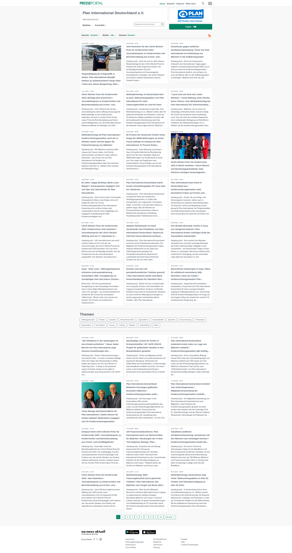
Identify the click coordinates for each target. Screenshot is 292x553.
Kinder (102, 320)
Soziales (112, 320)
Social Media (130, 547)
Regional (180, 4)
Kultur (156, 325)
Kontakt (184, 539)
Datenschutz (130, 545)
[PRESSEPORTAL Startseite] (91, 3)
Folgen (188, 27)
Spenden (171, 320)
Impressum (129, 539)
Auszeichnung (185, 320)
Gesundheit (100, 325)
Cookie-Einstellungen (189, 545)
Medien (132, 325)
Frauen (112, 325)
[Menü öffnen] (210, 3)
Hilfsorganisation (88, 320)
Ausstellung (144, 325)
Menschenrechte (127, 320)
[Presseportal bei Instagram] (100, 539)
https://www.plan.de (90, 19)
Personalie (200, 320)
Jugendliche (143, 320)
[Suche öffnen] (203, 3)
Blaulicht (171, 4)
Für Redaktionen (160, 539)
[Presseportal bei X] (96, 539)
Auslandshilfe (158, 320)
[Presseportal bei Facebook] (93, 539)
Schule (122, 325)
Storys (162, 4)
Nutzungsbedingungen (134, 542)
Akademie (157, 542)
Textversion (157, 545)
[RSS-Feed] (209, 36)
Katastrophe (86, 325)
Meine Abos (191, 4)
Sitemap (156, 547)
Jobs (183, 542)
